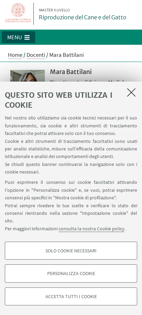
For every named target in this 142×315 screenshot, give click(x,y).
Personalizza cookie (71, 273)
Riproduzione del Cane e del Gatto (82, 14)
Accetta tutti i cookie (71, 296)
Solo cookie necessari (71, 251)
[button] (18, 37)
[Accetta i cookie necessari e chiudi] (131, 92)
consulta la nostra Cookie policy (91, 228)
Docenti (36, 55)
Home (15, 55)
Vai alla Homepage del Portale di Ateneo (18, 14)
